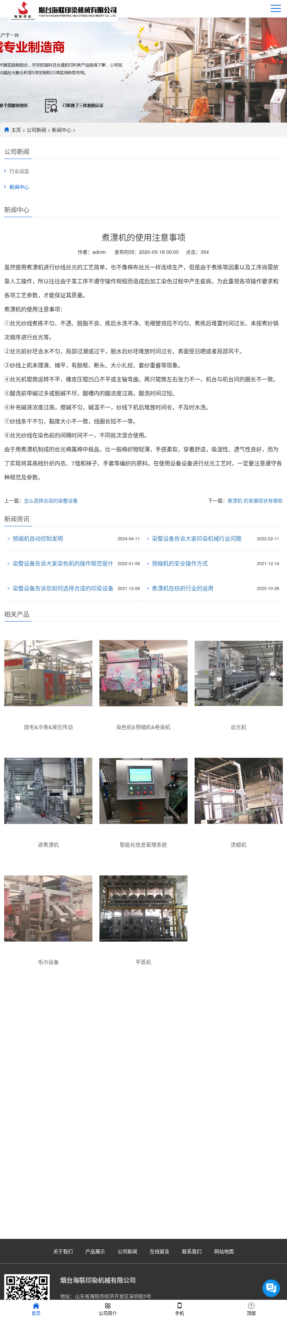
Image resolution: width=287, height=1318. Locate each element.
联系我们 (192, 1251)
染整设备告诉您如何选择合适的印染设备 (63, 588)
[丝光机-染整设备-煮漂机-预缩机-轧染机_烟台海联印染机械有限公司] (65, 10)
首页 (36, 1313)
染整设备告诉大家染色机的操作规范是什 (63, 563)
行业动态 (19, 170)
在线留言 (159, 1251)
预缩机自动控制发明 (38, 538)
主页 (16, 129)
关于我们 (63, 1251)
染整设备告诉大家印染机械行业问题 (196, 538)
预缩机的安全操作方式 (180, 563)
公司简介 (108, 1313)
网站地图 (224, 1251)
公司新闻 (36, 129)
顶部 (251, 1313)
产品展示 (95, 1251)
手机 (179, 1313)
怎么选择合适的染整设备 (51, 500)
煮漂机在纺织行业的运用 (183, 588)
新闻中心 (61, 129)
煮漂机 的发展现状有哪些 (255, 500)
